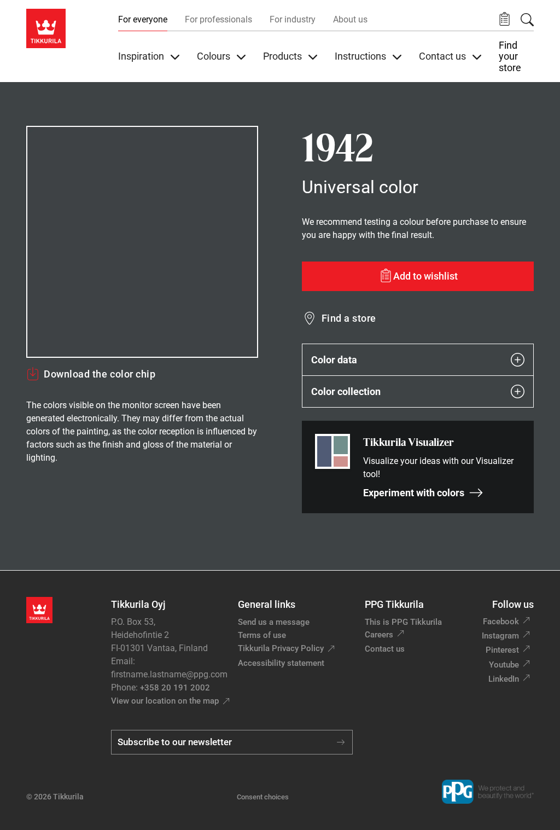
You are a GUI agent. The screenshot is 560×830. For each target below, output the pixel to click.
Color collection (346, 391)
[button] (504, 19)
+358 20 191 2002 (175, 688)
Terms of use (262, 635)
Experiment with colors (413, 492)
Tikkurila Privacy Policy (281, 648)
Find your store (510, 56)
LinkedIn (503, 679)
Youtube (504, 665)
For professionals (218, 19)
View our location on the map (165, 701)
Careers (379, 635)
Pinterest (502, 650)
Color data (334, 359)
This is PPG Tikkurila (403, 622)
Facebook (501, 621)
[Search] (527, 19)
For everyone (142, 19)
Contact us (385, 649)
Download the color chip (99, 374)
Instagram (500, 636)
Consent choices (263, 797)
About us (350, 19)
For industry (293, 19)
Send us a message (274, 622)
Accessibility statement (281, 663)
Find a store (349, 318)
